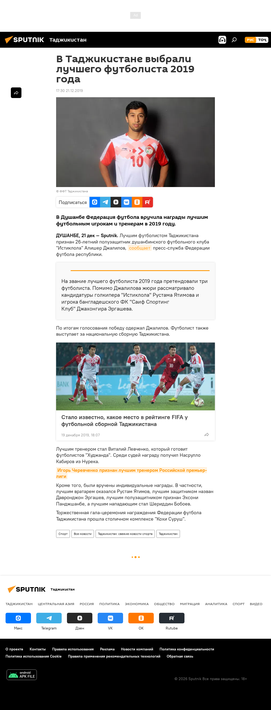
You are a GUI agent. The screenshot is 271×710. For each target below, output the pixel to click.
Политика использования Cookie (34, 656)
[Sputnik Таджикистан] (26, 44)
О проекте (14, 649)
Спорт (62, 534)
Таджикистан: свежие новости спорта (125, 534)
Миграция (190, 603)
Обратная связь (180, 656)
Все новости (83, 534)
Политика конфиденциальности (187, 649)
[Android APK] (22, 675)
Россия (87, 603)
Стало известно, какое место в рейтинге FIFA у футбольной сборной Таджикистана (124, 420)
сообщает (139, 248)
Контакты (38, 649)
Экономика (137, 603)
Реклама (107, 649)
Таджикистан (168, 534)
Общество (164, 603)
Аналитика (216, 603)
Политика (109, 603)
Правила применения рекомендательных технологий (114, 656)
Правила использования (73, 649)
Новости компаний (137, 649)
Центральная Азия (56, 603)
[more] (206, 434)
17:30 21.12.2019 (69, 90)
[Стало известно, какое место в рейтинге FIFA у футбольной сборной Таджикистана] (135, 376)
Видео (256, 603)
